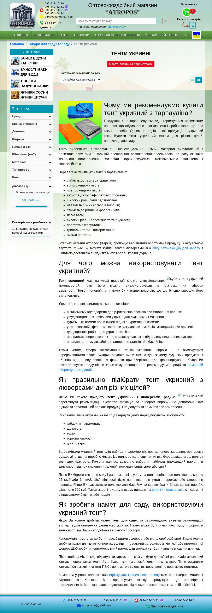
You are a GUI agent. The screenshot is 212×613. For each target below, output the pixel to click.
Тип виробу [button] (20, 169)
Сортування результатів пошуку (80, 73)
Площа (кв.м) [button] (21, 146)
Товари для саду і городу (49, 44)
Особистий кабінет (163, 35)
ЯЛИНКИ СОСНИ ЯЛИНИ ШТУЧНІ (34, 95)
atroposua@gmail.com (59, 16)
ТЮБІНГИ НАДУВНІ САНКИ (34, 83)
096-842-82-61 (54, 6)
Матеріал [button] (19, 162)
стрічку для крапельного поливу (134, 575)
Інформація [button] (45, 35)
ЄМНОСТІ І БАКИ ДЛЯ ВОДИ (34, 72)
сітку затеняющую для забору (176, 248)
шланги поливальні (167, 489)
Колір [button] (16, 177)
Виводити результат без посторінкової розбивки (30, 230)
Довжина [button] (18, 131)
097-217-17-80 (54, 3)
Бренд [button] (16, 116)
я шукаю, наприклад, (102, 26)
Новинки (81, 35)
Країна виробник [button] (24, 123)
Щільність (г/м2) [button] (24, 154)
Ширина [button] (18, 139)
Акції (64, 35)
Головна (21, 35)
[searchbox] (116, 21)
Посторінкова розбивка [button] (29, 222)
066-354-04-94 (54, 13)
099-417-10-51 (54, 10)
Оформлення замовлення (117, 35)
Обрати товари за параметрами (131, 63)
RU (187, 35)
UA (196, 35)
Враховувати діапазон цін (33, 192)
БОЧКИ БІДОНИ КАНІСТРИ (33, 61)
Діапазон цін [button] (21, 186)
